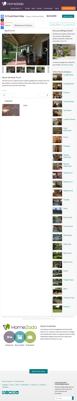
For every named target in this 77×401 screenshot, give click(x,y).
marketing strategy (67, 65)
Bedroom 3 (67, 182)
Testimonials (25, 385)
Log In (57, 8)
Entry (65, 137)
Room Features (56, 24)
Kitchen (66, 92)
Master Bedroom (67, 156)
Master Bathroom (67, 165)
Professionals (48, 8)
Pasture (66, 306)
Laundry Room (69, 119)
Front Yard (67, 217)
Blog (33, 8)
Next (42, 95)
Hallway (66, 146)
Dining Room (68, 84)
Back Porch (67, 262)
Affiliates (5, 387)
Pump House (68, 280)
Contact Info (69, 24)
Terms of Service (7, 381)
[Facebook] (2, 16)
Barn (65, 289)
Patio (65, 271)
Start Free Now (68, 8)
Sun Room (67, 110)
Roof (65, 208)
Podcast (39, 8)
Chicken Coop (68, 298)
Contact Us (34, 385)
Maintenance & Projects (23, 25)
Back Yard (67, 253)
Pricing (27, 8)
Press (12, 385)
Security (42, 385)
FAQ (17, 385)
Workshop (67, 235)
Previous (10, 95)
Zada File (63, 41)
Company (5, 385)
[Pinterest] (2, 24)
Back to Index (68, 16)
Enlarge (4, 113)
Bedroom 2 (67, 173)
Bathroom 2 (68, 191)
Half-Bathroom (67, 129)
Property (7, 25)
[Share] (2, 27)
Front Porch (68, 226)
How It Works (15, 8)
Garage (66, 199)
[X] (2, 20)
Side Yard (67, 244)
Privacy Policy (19, 381)
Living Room (68, 75)
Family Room (68, 101)
